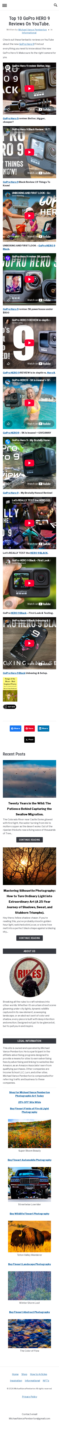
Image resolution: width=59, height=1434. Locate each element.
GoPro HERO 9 (11, 372)
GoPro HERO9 (11, 432)
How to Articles (38, 1374)
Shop (24, 1374)
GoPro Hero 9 (26, 44)
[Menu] (4, 6)
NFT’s (46, 1380)
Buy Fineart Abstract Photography (29, 1312)
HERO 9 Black (18, 613)
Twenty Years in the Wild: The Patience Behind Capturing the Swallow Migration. (29, 809)
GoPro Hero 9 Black (14, 673)
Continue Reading (29, 839)
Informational (29, 32)
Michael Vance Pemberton (32, 29)
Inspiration (16, 1380)
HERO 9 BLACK (39, 553)
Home (15, 1374)
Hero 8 (51, 372)
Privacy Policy (29, 1396)
